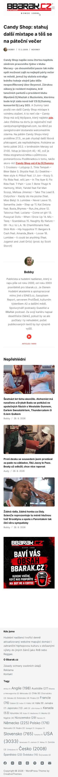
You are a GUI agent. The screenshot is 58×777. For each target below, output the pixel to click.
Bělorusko (25, 693)
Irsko (30, 703)
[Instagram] (12, 763)
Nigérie (9, 718)
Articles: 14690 (29, 344)
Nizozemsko (25, 717)
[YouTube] (42, 763)
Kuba (26, 713)
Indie (22, 703)
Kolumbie (16, 713)
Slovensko (18, 733)
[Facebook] (5, 763)
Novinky (35, 49)
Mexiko (45, 713)
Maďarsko (35, 713)
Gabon (14, 703)
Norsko (41, 718)
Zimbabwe (12, 750)
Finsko (34, 698)
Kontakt (8, 674)
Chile (36, 693)
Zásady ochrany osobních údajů (22, 665)
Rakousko (9, 728)
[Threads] (27, 763)
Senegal (30, 728)
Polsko (39, 723)
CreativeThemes (13, 773)
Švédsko (30, 754)
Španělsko (13, 754)
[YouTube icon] (29, 336)
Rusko (20, 728)
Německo (16, 723)
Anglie (21, 688)
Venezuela (24, 742)
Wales (43, 742)
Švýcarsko (45, 755)
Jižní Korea (36, 708)
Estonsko (23, 698)
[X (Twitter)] (19, 763)
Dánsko (11, 698)
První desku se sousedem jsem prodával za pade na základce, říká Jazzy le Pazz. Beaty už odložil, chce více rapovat (28, 462)
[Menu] (53, 7)
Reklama (8, 670)
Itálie (39, 703)
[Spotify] (34, 763)
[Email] (49, 763)
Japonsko (15, 708)
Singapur (40, 728)
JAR (27, 708)
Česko (33, 748)
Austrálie (40, 688)
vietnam (34, 742)
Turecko (38, 735)
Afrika (7, 689)
